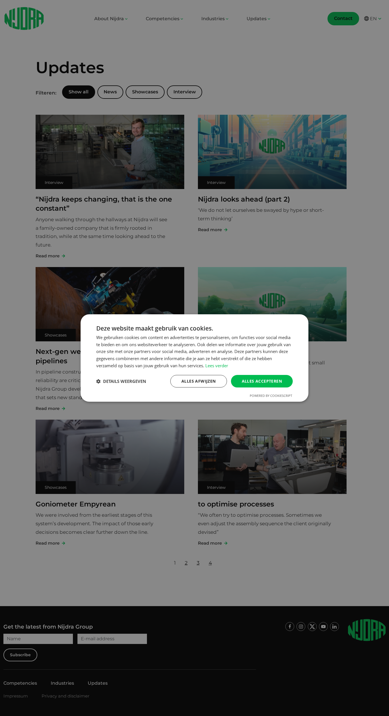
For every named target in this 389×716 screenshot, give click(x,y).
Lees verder (216, 365)
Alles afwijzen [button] (198, 381)
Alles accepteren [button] (262, 381)
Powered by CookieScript (271, 395)
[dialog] (194, 358)
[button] (121, 381)
